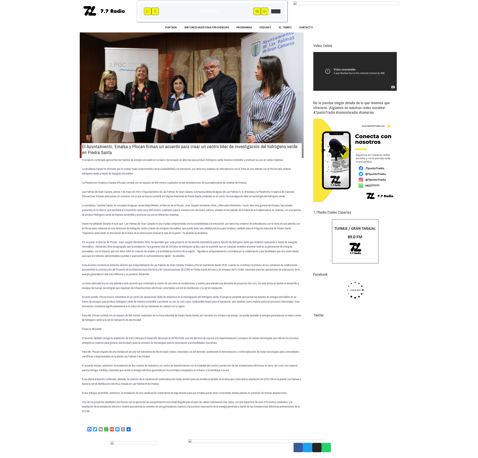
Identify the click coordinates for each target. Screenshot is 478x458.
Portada (171, 27)
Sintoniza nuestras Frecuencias (206, 27)
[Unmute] (264, 11)
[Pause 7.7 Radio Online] (155, 11)
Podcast (265, 27)
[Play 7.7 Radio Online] (147, 11)
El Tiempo (285, 27)
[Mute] (257, 11)
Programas (244, 27)
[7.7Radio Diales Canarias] (355, 241)
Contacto (306, 27)
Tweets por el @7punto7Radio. (329, 324)
